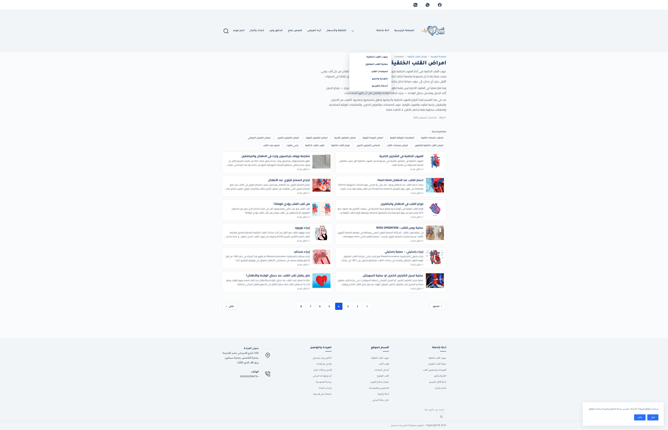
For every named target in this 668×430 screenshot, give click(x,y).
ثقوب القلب (384, 364)
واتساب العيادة (325, 388)
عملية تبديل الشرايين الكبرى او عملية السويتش (393, 275)
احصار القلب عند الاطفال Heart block (400, 180)
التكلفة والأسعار (336, 30)
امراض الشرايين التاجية (345, 137)
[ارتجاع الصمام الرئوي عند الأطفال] (321, 185)
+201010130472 (249, 376)
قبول (653, 417)
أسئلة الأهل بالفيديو (437, 382)
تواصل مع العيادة (324, 364)
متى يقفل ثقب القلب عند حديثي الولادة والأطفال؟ (278, 275)
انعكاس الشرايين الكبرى (368, 145)
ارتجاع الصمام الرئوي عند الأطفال (289, 180)
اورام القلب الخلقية (340, 145)
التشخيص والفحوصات (379, 388)
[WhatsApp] (427, 5)
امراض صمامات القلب (397, 145)
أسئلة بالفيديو (380, 86)
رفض (640, 417)
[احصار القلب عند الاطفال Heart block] (435, 185)
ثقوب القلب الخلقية (314, 145)
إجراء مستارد (302, 251)
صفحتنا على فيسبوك (322, 394)
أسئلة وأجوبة (383, 394)
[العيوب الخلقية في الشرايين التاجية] (435, 161)
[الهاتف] (415, 5)
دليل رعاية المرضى (380, 400)
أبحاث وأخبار (257, 30)
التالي (231, 306)
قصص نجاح (295, 30)
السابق (436, 306)
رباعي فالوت (292, 145)
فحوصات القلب (379, 72)
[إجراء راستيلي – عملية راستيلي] (435, 256)
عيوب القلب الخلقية (377, 57)
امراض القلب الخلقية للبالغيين (429, 145)
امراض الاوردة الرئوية (373, 137)
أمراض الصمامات (381, 370)
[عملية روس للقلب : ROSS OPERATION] (435, 233)
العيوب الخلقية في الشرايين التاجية (401, 156)
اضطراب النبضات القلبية (432, 137)
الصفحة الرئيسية (438, 56)
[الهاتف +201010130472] (267, 373)
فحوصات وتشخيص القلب (434, 370)
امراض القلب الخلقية (417, 56)
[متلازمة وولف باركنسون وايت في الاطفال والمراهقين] (321, 161)
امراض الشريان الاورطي (259, 137)
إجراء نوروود (302, 227)
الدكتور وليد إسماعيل (322, 358)
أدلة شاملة (382, 30)
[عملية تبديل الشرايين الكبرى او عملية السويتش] (435, 280)
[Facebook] (439, 5)
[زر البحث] (441, 416)
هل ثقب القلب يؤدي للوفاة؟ (291, 203)
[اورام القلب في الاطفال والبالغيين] (435, 209)
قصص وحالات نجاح (323, 370)
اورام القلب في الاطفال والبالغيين (402, 203)
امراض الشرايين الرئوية (317, 137)
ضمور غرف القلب (271, 145)
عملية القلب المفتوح (376, 64)
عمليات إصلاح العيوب (379, 382)
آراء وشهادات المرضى (322, 376)
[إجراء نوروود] (321, 233)
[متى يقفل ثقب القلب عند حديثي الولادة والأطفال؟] (321, 280)
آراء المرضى (314, 30)
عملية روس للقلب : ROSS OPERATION (399, 227)
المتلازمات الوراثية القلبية (402, 137)
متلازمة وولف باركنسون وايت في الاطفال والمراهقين (275, 156)
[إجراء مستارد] (321, 256)
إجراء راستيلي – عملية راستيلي (404, 251)
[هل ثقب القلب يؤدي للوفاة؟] (321, 209)
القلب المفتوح (383, 376)
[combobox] (411, 409)
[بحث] (226, 31)
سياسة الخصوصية (324, 382)
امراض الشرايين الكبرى (288, 137)
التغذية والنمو (380, 79)
